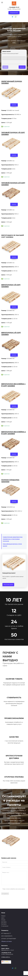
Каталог (3, 916)
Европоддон (6, 40)
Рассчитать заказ (8, 584)
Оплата (3, 920)
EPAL (14, 42)
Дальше (22, 67)
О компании (4, 926)
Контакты (3, 924)
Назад (5, 67)
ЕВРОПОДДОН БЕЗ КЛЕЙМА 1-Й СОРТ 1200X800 (13, 385)
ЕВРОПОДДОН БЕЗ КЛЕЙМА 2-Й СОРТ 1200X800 (13, 433)
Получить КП (14, 12)
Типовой (13, 40)
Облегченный (21, 40)
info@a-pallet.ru (5, 957)
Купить (14, 105)
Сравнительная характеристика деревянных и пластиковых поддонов (12, 539)
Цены (2, 918)
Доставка (3, 922)
